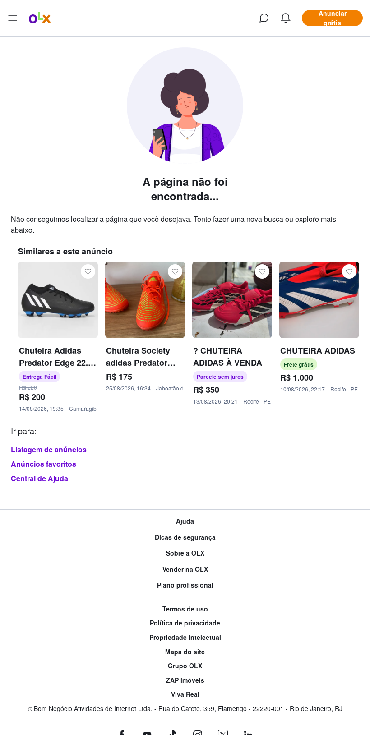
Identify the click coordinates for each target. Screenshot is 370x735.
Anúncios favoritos (43, 464)
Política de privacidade (185, 623)
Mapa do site (185, 652)
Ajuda (185, 521)
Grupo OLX (185, 666)
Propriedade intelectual (185, 637)
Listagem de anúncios (49, 449)
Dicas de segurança (185, 537)
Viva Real (185, 694)
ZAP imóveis (185, 680)
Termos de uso (185, 609)
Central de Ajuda (39, 478)
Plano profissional (185, 585)
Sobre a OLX (185, 553)
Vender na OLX (185, 569)
